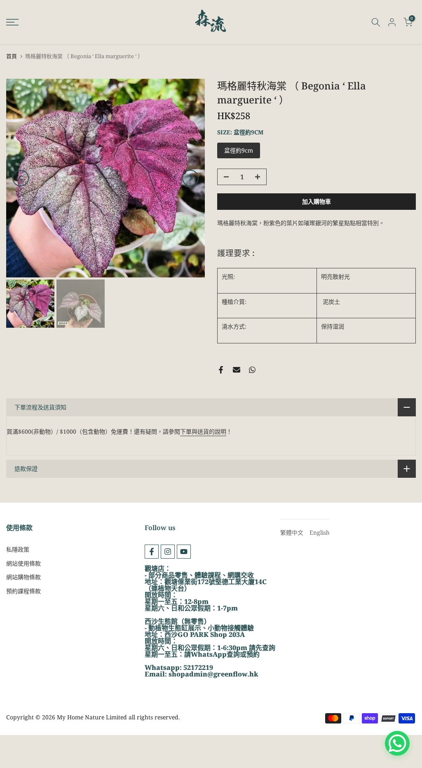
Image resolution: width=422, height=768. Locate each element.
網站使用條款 (23, 563)
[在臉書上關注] (152, 552)
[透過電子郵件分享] (236, 369)
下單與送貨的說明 (203, 431)
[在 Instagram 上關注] (168, 552)
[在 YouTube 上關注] (184, 552)
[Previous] (20, 178)
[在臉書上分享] (221, 369)
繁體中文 (291, 532)
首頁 (11, 56)
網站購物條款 (23, 577)
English (319, 532)
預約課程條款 (23, 591)
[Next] (190, 178)
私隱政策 (17, 549)
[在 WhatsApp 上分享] (252, 369)
